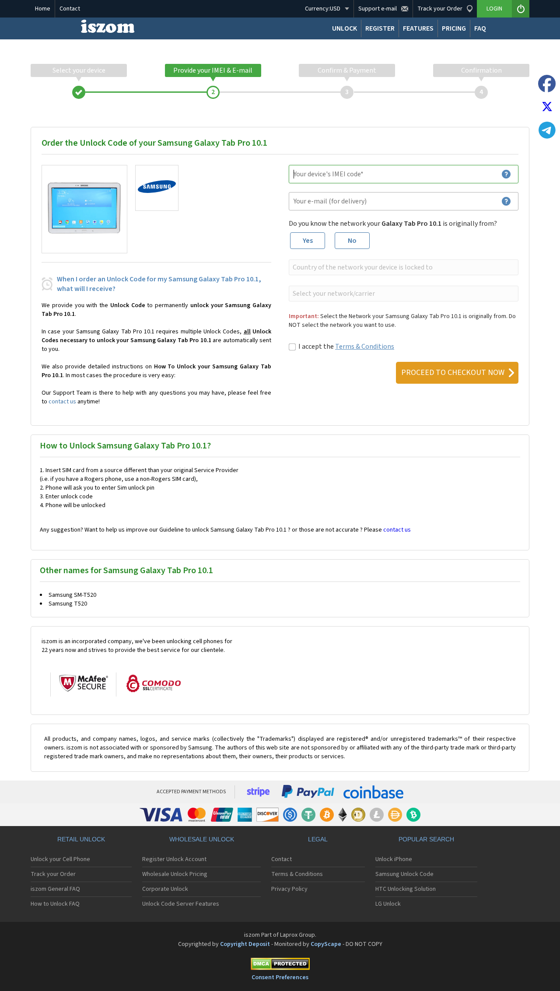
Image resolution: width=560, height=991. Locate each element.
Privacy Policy (289, 889)
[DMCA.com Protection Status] (280, 965)
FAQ (480, 28)
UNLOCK (344, 28)
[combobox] (403, 267)
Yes (308, 240)
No (352, 240)
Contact (70, 8)
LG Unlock (388, 904)
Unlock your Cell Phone (60, 859)
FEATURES (418, 28)
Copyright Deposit (245, 944)
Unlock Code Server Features (180, 904)
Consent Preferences (280, 977)
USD (322, 8)
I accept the (346, 346)
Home (42, 8)
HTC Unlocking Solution (405, 889)
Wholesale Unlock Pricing (174, 874)
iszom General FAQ (55, 889)
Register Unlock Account (174, 859)
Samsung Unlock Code (404, 874)
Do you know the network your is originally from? (393, 223)
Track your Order (53, 874)
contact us (62, 401)
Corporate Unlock (165, 889)
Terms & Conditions (364, 346)
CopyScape (326, 944)
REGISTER (380, 28)
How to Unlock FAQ (55, 904)
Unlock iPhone (393, 859)
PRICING (454, 28)
